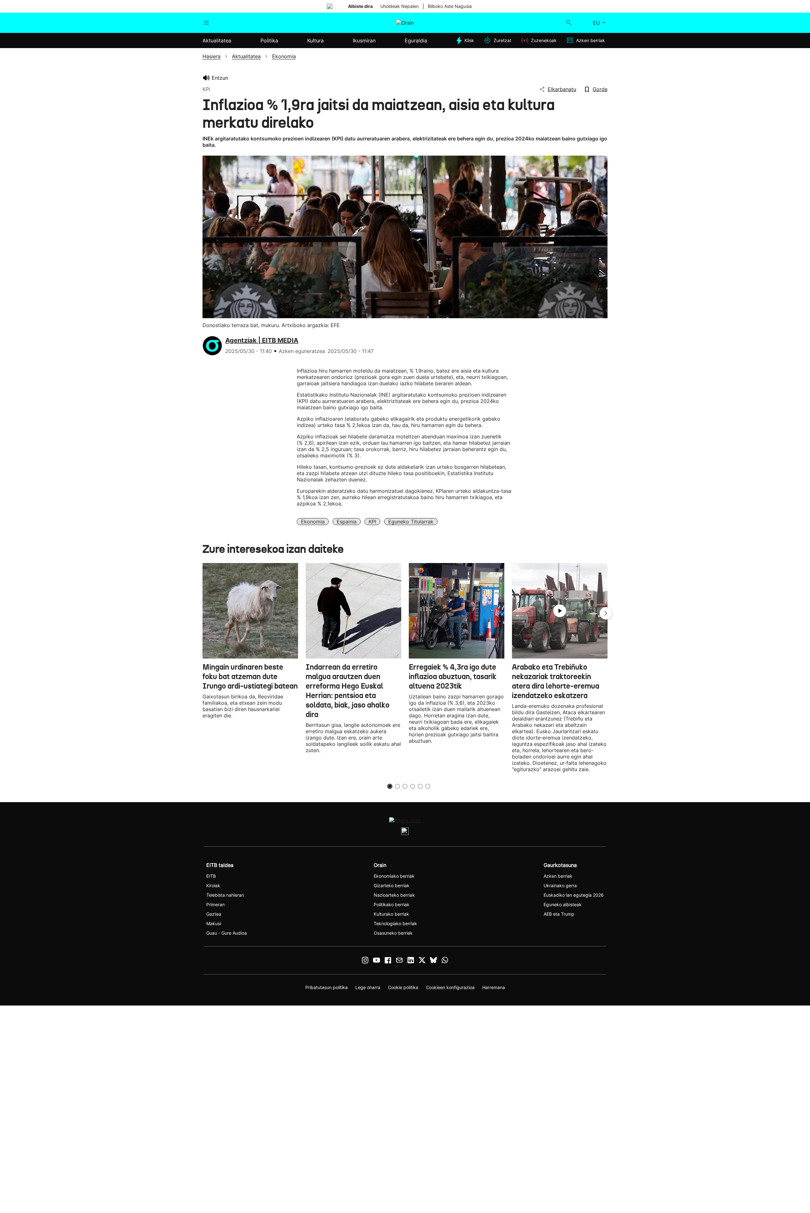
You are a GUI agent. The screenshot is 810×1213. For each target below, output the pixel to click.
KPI (372, 521)
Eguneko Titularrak (410, 521)
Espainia (347, 521)
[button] (606, 613)
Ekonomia (313, 521)
